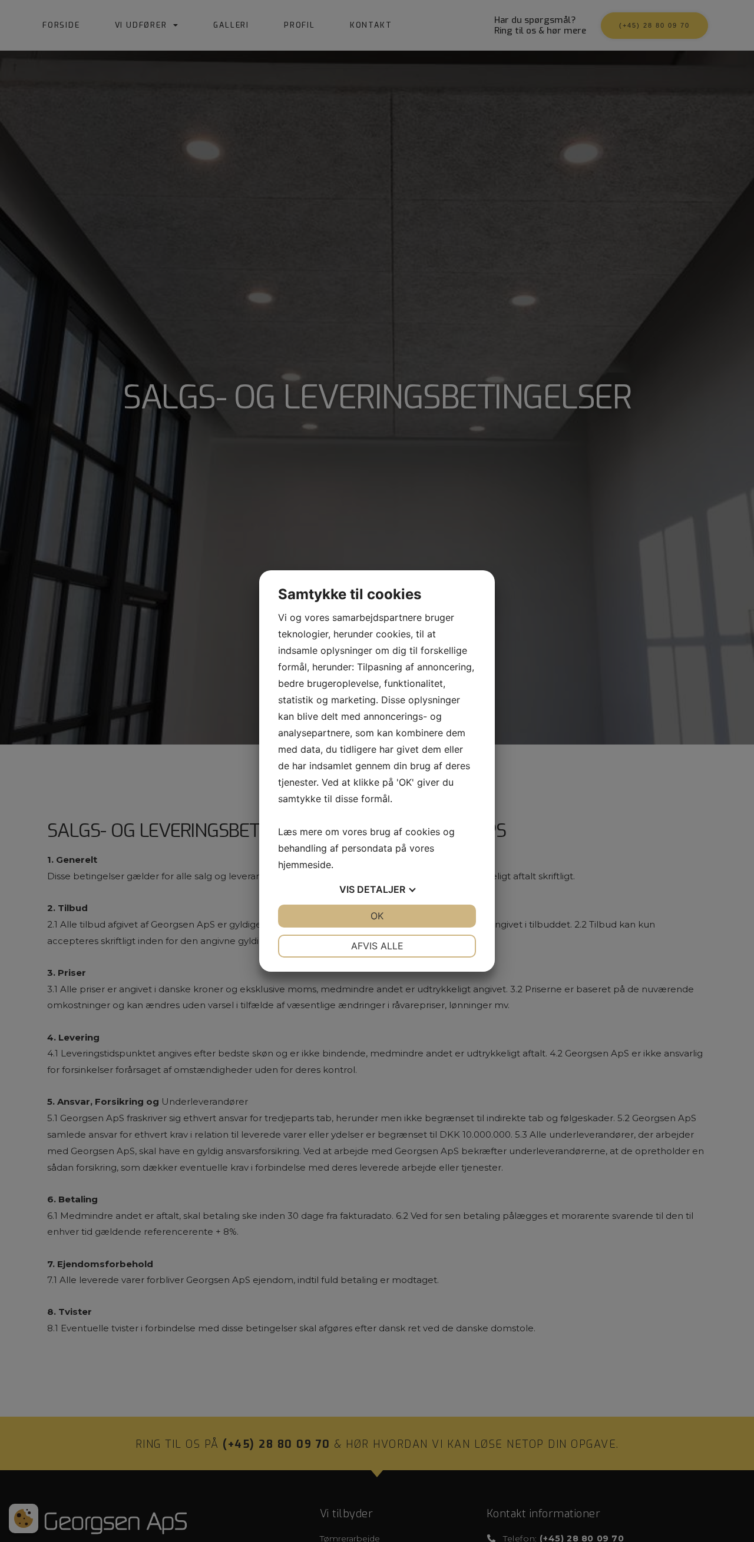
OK (377, 916)
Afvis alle (377, 946)
